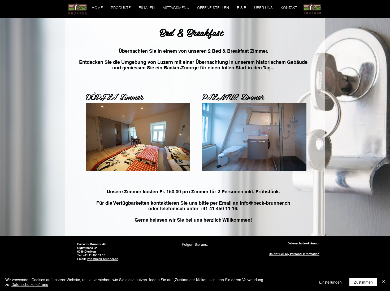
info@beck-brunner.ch (265, 203)
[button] (147, 8)
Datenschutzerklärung (29, 284)
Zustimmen (363, 282)
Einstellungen (330, 282)
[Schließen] (383, 282)
